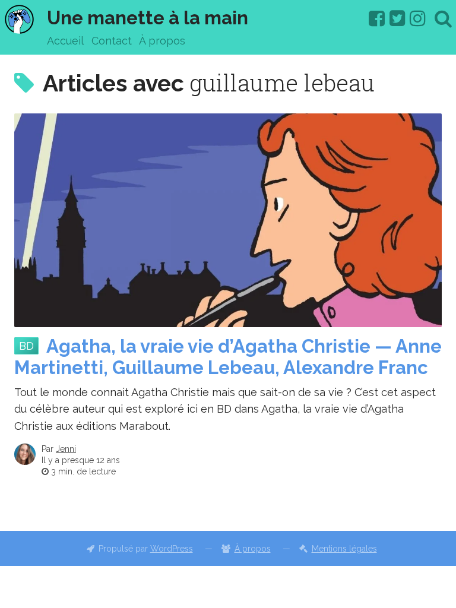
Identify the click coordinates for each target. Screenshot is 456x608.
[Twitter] (398, 18)
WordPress (171, 548)
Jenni (66, 449)
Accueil (65, 40)
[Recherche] (443, 18)
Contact (111, 40)
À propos (162, 40)
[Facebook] (377, 18)
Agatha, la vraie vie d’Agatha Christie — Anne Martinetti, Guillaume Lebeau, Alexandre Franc (228, 357)
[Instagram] (418, 18)
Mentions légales (344, 548)
